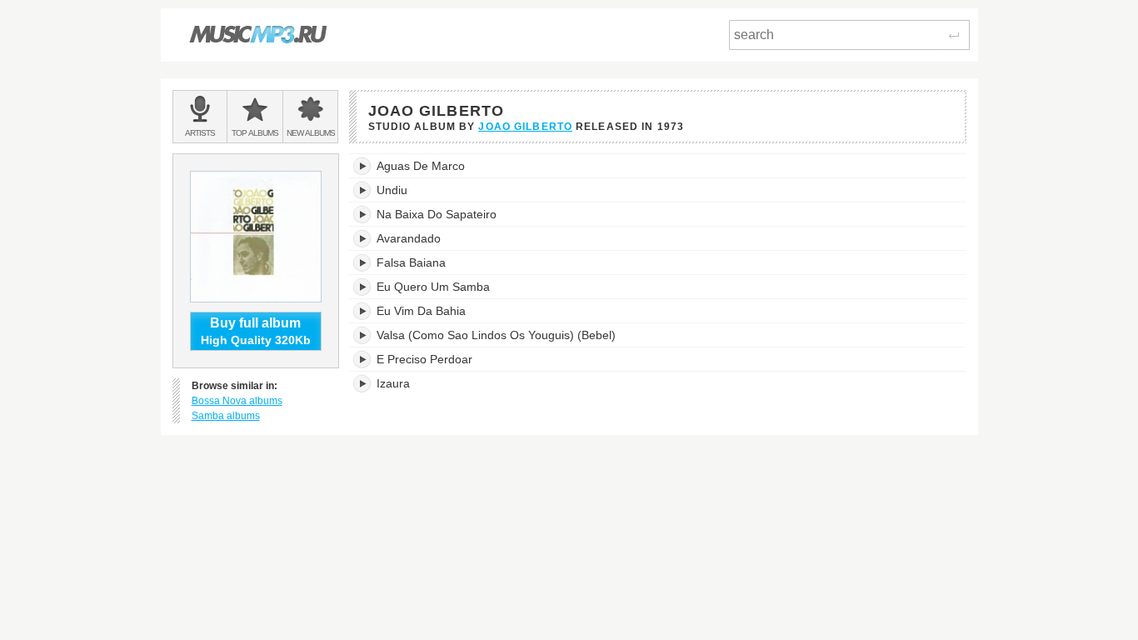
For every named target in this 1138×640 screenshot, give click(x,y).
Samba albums (226, 416)
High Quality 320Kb (256, 331)
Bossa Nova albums (237, 401)
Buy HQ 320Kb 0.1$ (894, 165)
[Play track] (362, 166)
